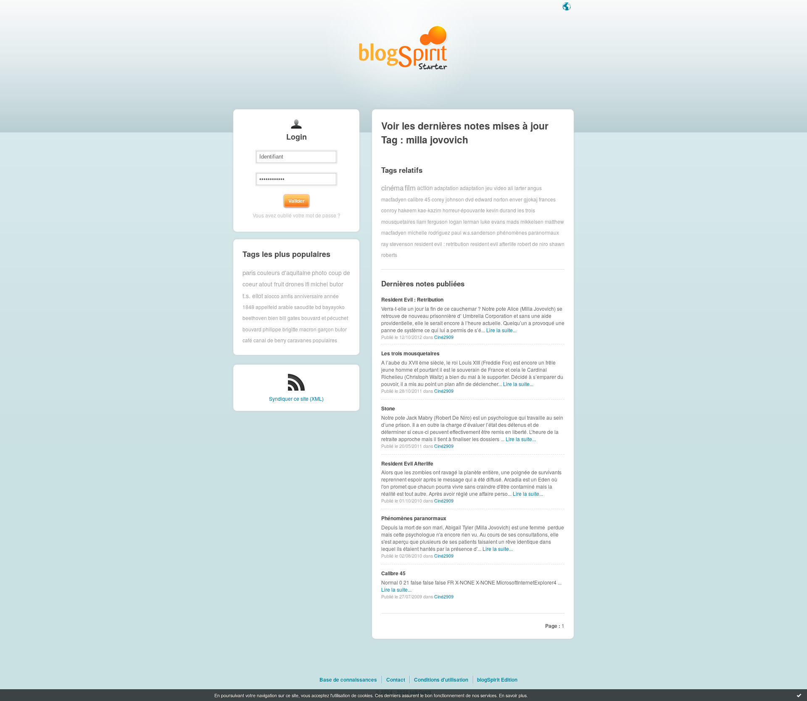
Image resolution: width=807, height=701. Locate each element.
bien (273, 317)
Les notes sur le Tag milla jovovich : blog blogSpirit (403, 47)
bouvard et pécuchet (324, 317)
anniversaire (308, 295)
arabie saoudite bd (299, 306)
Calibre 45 (393, 573)
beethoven (255, 317)
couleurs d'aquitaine (284, 272)
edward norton (491, 199)
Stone (388, 408)
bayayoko (333, 306)
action (425, 187)
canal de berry (269, 340)
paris (249, 272)
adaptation (446, 187)
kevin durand (501, 210)
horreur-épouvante (464, 210)
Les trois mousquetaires (410, 353)
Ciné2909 (444, 337)
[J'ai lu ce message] (799, 695)
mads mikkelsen (524, 221)
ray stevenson (397, 243)
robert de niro (532, 243)
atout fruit (271, 284)
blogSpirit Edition (497, 679)
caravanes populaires (312, 340)
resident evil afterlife (493, 243)
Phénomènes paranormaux (413, 518)
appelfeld (266, 306)
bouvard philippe (262, 329)
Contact (395, 679)
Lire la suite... (501, 329)
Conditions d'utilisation (441, 679)
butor (341, 329)
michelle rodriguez (429, 232)
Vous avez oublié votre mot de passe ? (296, 215)
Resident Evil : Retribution (412, 299)
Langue (567, 7)
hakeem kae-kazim (419, 210)
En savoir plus (513, 695)
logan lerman (464, 221)
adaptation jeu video (483, 187)
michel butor (327, 284)
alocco (272, 295)
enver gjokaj (523, 199)
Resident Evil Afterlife (407, 463)
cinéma (392, 188)
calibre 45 (419, 199)
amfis (287, 295)
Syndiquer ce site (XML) (296, 398)
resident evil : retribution (441, 243)
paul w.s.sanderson (473, 232)
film (410, 188)
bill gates (290, 317)
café (247, 340)
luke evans (492, 221)
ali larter (517, 187)
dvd (469, 199)
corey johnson (448, 199)
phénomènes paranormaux (528, 232)
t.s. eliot (253, 295)
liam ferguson (432, 221)
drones (294, 284)
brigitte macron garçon (308, 329)
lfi (307, 284)
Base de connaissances (348, 679)
